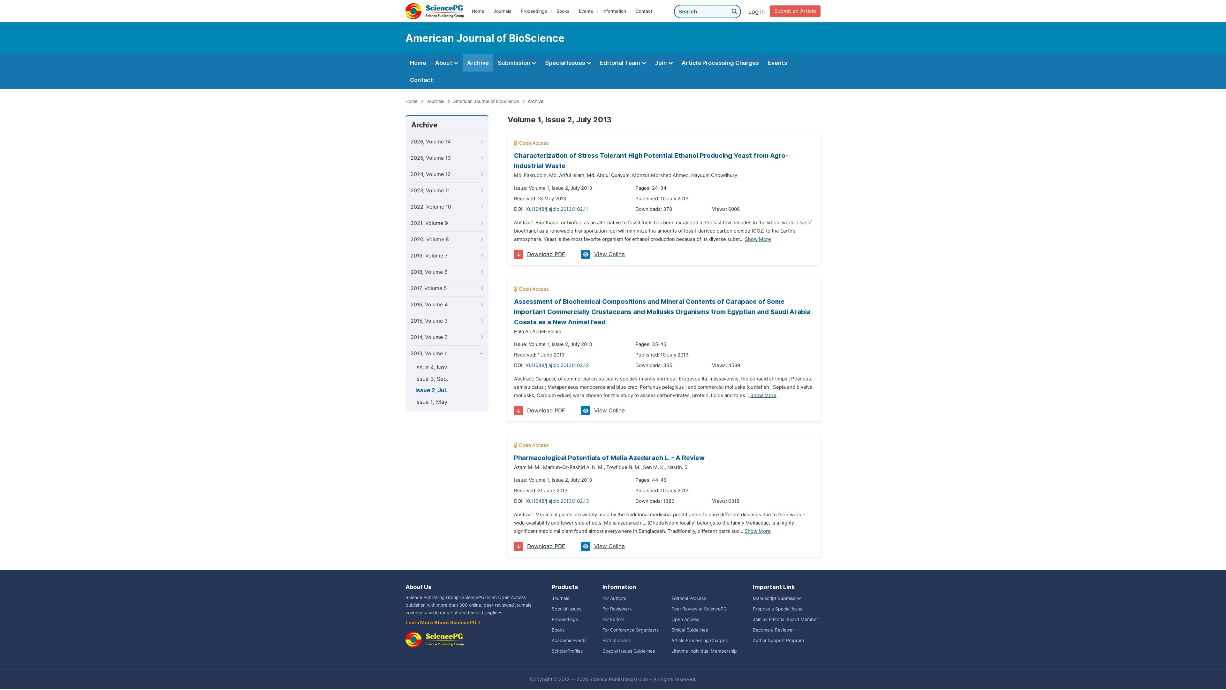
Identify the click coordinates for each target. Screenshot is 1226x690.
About (444, 62)
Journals (502, 11)
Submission (515, 62)
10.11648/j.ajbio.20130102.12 (557, 365)
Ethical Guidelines (689, 629)
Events (586, 11)
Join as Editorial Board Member (785, 619)
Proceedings (534, 11)
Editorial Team (620, 62)
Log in (756, 11)
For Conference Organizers (630, 629)
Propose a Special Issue (778, 608)
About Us (418, 587)
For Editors (613, 619)
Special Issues (566, 62)
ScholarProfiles (567, 651)
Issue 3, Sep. (431, 379)
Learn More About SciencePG (441, 622)
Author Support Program (778, 640)
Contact (644, 11)
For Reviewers (617, 608)
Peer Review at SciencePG (699, 608)
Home (478, 11)
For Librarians (616, 640)
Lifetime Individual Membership (704, 651)
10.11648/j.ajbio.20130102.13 (557, 501)
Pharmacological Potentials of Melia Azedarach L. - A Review (609, 458)
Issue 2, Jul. (431, 390)
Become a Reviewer (773, 629)
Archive (478, 62)
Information (614, 11)
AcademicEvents (569, 640)
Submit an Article (795, 11)
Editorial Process (688, 598)
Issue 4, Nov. (431, 367)
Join (661, 62)
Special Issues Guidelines (628, 651)
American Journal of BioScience (486, 101)
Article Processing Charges (720, 62)
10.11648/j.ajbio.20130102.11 (556, 209)
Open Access (685, 619)
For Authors (614, 598)
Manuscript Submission (777, 598)
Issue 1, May (431, 402)
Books (562, 11)
